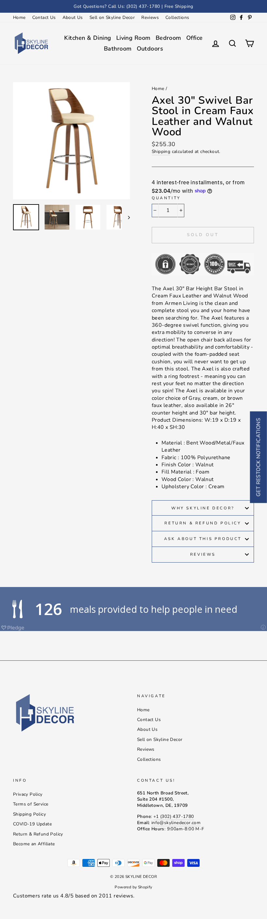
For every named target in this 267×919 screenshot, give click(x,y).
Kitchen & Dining (87, 38)
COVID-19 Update (32, 824)
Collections (177, 17)
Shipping (161, 151)
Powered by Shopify (133, 887)
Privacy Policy (28, 794)
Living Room (133, 38)
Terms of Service (30, 804)
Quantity (166, 198)
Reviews (150, 17)
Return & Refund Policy (202, 523)
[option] (133, 6)
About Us (73, 17)
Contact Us (44, 17)
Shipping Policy (29, 814)
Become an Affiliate (34, 844)
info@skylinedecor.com (176, 823)
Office (194, 38)
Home (19, 17)
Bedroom (168, 38)
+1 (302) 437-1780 (173, 816)
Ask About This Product (203, 538)
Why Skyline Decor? (202, 508)
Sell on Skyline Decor (112, 17)
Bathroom (118, 49)
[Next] (126, 217)
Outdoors (150, 49)
